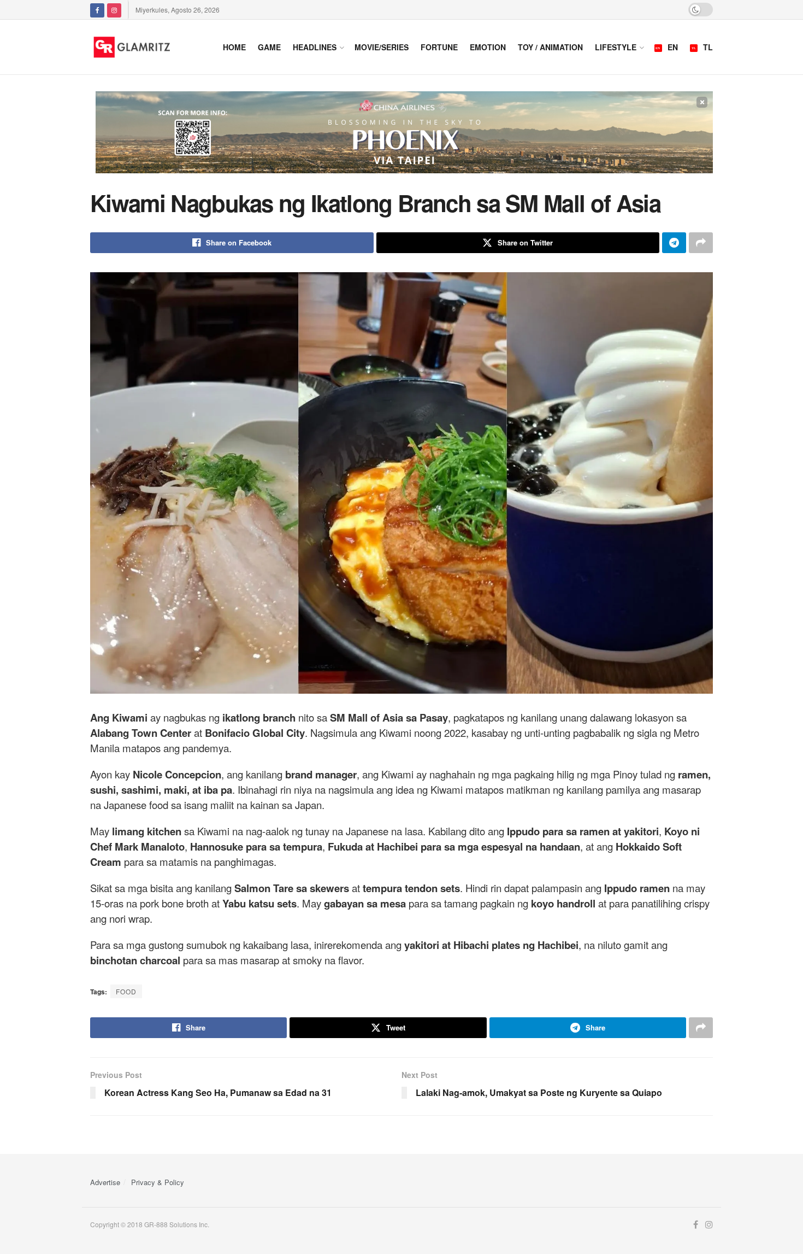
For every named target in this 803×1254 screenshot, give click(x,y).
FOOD (126, 991)
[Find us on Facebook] (97, 9)
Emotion (488, 47)
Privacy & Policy (157, 1182)
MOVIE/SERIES (382, 47)
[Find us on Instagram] (114, 9)
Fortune (439, 47)
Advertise (105, 1182)
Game (269, 47)
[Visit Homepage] (145, 47)
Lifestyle (615, 47)
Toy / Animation (550, 47)
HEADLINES (314, 47)
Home (234, 47)
